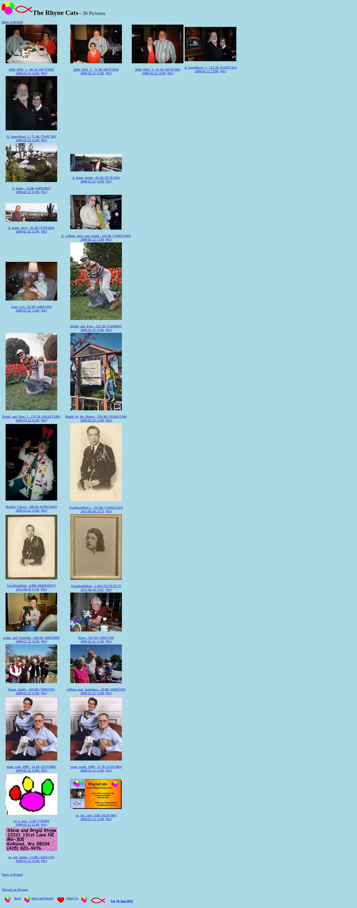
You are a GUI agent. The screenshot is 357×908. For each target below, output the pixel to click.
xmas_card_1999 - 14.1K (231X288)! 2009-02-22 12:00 (31, 768)
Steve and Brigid (42, 898)
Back (17, 898)
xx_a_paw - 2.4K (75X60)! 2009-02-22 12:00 (31, 823)
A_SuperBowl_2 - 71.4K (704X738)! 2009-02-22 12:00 (31, 138)
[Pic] (44, 73)
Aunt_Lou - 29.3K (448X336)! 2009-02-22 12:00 (31, 308)
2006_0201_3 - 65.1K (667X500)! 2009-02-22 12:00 (157, 71)
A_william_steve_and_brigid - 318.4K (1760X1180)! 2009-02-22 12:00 (96, 237)
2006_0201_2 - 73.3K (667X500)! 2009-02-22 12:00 (96, 71)
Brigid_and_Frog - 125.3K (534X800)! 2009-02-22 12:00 (96, 328)
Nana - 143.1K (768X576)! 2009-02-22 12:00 (96, 639)
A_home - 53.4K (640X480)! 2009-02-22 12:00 (31, 190)
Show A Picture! (12, 22)
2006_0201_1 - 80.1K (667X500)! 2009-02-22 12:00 (31, 71)
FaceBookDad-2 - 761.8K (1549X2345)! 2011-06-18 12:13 (96, 509)
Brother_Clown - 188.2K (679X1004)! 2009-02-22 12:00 (31, 508)
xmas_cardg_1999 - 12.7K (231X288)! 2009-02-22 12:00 (96, 768)
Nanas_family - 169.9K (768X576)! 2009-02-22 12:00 (31, 691)
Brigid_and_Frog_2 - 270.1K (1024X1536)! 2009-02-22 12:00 (31, 418)
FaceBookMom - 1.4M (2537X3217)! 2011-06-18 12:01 (96, 588)
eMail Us (72, 898)
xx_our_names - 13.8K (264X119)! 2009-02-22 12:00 (31, 859)
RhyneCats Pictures (15, 889)
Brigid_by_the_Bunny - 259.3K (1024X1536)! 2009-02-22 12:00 (96, 418)
